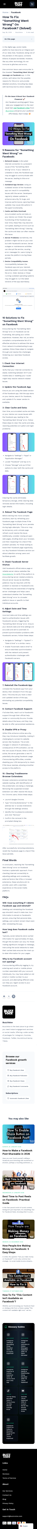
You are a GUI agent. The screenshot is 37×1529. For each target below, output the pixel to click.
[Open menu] (4, 4)
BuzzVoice (10, 111)
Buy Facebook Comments (19, 1086)
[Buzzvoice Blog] (18, 4)
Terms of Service (9, 1478)
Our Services (7, 1491)
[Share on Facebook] (4, 996)
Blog (4, 1499)
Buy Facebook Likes (17, 1070)
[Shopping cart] (32, 4)
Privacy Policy (7, 1503)
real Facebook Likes (21, 108)
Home (5, 12)
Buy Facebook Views (17, 1081)
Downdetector (8, 574)
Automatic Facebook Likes (19, 1098)
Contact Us (6, 1495)
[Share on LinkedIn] (13, 996)
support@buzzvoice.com (12, 1516)
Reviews (5, 1474)
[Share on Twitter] (8, 996)
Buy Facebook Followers (18, 1075)
